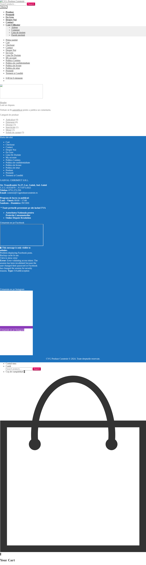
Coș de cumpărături (15, 371)
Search (31, 4)
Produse (9, 170)
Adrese (14, 27)
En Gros (9, 53)
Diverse (9, 125)
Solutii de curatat (13, 132)
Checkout (10, 45)
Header (3, 102)
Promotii (9, 70)
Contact (9, 47)
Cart (8, 42)
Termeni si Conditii (14, 73)
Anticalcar (10, 119)
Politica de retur (13, 68)
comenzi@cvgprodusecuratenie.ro (22, 193)
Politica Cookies (13, 60)
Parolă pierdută (18, 35)
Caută (8, 366)
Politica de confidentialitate (18, 63)
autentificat (17, 110)
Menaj (8, 130)
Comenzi (15, 30)
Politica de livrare (13, 65)
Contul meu (11, 363)
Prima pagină (12, 40)
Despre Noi (11, 50)
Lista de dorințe (18, 32)
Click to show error (8, 258)
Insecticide (10, 127)
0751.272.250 (14, 190)
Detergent (10, 122)
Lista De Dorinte (13, 55)
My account (11, 58)
